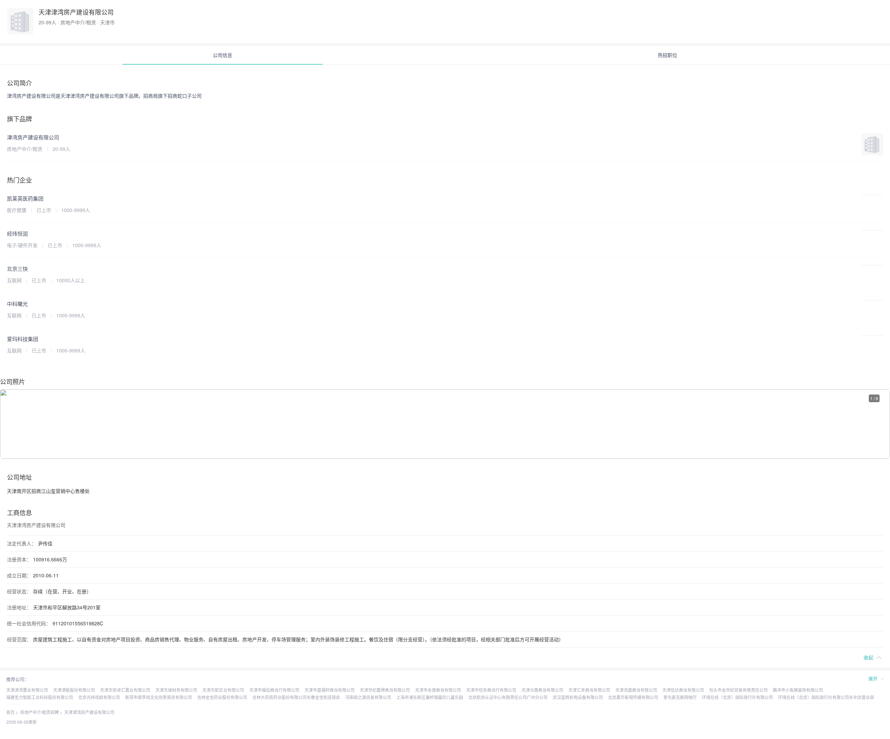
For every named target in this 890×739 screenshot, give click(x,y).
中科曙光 (17, 303)
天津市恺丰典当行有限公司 (491, 690)
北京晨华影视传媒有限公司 (633, 697)
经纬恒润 (17, 233)
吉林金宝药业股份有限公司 (222, 697)
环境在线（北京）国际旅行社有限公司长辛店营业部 (826, 697)
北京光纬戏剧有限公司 (99, 697)
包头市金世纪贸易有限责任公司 (738, 690)
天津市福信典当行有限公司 (274, 690)
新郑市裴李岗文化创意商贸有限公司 (158, 697)
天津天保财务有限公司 (176, 690)
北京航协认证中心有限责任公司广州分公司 (508, 697)
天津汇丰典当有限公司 (589, 690)
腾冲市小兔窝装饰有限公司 (798, 690)
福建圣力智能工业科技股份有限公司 (39, 697)
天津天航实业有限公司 (223, 690)
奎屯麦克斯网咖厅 (680, 697)
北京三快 (17, 268)
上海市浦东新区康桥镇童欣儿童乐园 (429, 697)
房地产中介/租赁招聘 (39, 712)
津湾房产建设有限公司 (33, 137)
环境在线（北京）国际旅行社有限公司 (737, 697)
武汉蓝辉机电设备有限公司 (578, 697)
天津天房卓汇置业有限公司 (125, 690)
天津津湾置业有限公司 (27, 690)
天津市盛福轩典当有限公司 (330, 690)
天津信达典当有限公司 (683, 690)
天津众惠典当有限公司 (542, 690)
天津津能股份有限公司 (74, 690)
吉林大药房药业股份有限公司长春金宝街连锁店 (296, 697)
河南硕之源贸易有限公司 (368, 697)
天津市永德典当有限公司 (438, 690)
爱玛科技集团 (22, 338)
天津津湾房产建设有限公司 (89, 712)
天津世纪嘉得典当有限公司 (385, 690)
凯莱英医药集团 (25, 198)
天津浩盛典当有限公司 (636, 690)
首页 (10, 712)
